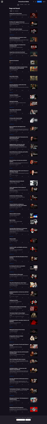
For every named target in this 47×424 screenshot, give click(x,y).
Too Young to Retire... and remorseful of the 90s (17, 197)
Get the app (28, 419)
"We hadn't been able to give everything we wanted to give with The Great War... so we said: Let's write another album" (19, 371)
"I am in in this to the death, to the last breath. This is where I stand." (19, 174)
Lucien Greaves (22, 316)
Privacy (23, 417)
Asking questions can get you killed (15, 322)
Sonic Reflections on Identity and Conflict (19, 151)
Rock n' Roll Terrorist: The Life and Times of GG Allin (19, 345)
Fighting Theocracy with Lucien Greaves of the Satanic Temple (19, 171)
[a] (34, 15)
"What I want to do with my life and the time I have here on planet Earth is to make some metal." (19, 163)
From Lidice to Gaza (14, 76)
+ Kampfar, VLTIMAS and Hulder (15, 182)
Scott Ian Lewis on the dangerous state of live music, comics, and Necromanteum (19, 231)
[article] (23, 15)
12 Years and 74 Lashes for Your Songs (18, 306)
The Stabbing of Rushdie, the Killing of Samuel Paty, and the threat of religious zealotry (19, 284)
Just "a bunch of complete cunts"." (15, 400)
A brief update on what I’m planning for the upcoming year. (19, 30)
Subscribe (39, 1)
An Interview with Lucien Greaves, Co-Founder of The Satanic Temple (19, 315)
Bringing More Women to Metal (16, 336)
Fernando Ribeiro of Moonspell (16, 274)
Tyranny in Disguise (14, 95)
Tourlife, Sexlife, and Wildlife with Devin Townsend (18, 248)
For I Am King (12, 259)
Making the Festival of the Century (17, 329)
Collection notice (29, 417)
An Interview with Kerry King (16, 195)
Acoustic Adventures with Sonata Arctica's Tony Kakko (19, 379)
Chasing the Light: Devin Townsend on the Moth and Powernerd (19, 137)
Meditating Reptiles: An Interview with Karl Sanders (19, 292)
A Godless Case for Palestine (14, 77)
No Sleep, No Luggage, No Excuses (17, 22)
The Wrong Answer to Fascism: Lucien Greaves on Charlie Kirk (18, 38)
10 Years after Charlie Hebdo (16, 118)
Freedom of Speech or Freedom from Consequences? (17, 45)
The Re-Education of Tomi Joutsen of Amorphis (18, 188)
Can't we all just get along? (14, 69)
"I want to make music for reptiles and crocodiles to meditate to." (19, 295)
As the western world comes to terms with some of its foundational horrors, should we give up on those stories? (19, 409)
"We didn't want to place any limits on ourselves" (17, 354)
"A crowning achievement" (14, 330)
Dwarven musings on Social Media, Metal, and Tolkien (18, 146)
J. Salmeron (15, 70)
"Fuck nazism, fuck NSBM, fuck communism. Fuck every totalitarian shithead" (18, 391)
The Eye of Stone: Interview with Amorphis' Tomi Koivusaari (19, 352)
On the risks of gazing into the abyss (15, 267)
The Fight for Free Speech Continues (15, 119)
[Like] (10, 98)
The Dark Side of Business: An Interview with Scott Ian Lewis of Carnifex (18, 229)
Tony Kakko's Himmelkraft (15, 109)
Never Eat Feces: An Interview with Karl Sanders (18, 161)
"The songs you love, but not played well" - (16, 249)
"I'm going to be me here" (14, 139)
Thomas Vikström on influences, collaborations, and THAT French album (18, 205)
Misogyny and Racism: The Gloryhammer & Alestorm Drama (19, 399)
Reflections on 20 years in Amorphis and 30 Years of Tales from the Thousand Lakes (19, 190)
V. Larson (16, 131)
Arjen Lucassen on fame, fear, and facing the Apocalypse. (18, 53)
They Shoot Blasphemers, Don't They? (18, 282)
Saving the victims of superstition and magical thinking (18, 14)
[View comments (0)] (16, 17)
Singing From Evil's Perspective (16, 407)
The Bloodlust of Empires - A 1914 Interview (19, 389)
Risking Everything (14, 101)
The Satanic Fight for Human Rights (17, 313)
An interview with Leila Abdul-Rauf (15, 153)
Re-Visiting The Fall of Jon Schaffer (17, 266)
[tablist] (14, 11)
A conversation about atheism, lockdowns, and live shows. (19, 275)
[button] (18, 4)
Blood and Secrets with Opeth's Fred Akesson (17, 127)
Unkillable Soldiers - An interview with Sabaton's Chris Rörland (18, 369)
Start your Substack (21, 419)
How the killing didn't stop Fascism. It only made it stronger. (19, 39)
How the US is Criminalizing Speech (15, 96)
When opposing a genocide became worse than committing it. (19, 88)
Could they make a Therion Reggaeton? (16, 206)
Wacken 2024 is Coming (15, 213)
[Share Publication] (36, 2)
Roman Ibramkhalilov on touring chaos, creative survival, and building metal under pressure (19, 24)
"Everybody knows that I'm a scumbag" (16, 346)
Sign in (44, 1)
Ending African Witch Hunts (16, 13)
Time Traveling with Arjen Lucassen (17, 359)
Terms (25, 417)
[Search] (34, 2)
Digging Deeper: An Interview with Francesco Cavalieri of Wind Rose (17, 145)
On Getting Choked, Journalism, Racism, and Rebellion (19, 321)
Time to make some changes (16, 29)
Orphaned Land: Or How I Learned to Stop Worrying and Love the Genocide (18, 67)
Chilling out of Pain (14, 300)
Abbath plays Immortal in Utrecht (17, 181)
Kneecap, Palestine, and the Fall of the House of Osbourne (18, 85)
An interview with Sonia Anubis (14, 337)
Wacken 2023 (13, 238)
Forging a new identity (13, 111)
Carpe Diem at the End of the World (17, 52)
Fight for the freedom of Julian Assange (16, 221)
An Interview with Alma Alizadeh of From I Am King (19, 257)
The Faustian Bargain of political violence (16, 47)
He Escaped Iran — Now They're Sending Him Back (18, 102)
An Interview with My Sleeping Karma (15, 301)
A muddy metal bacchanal (14, 240)
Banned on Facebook (14, 60)
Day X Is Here (12, 220)
